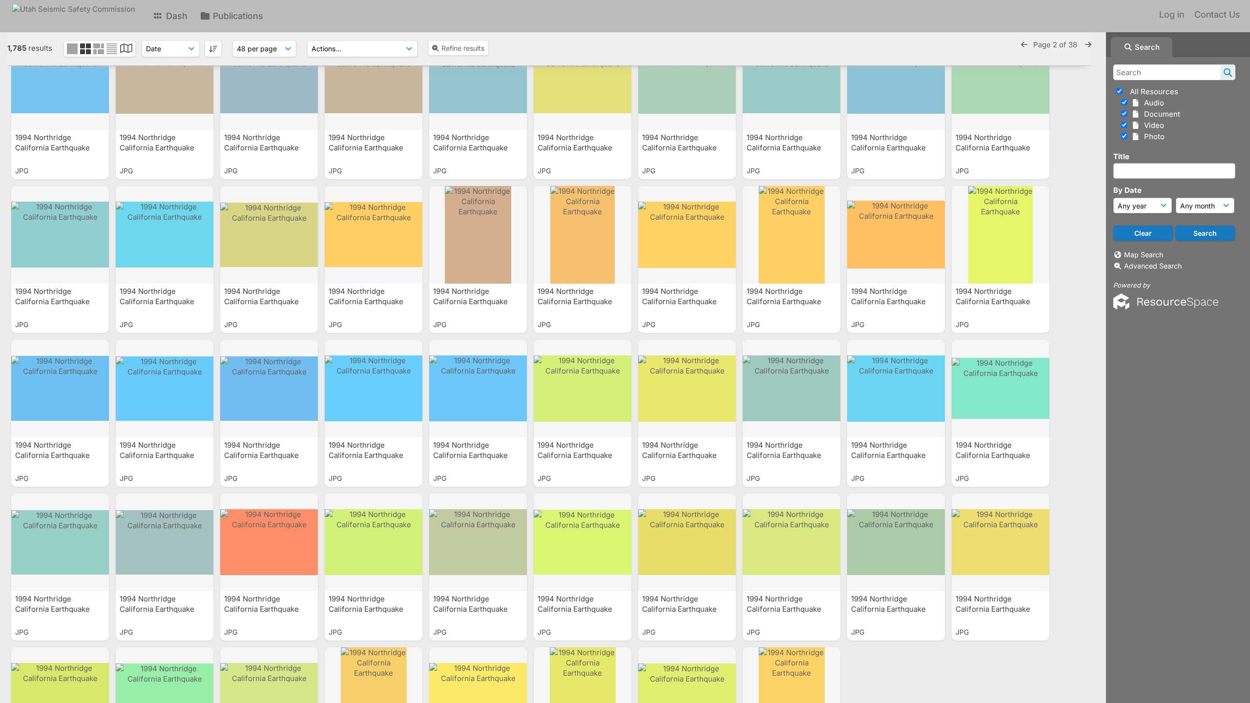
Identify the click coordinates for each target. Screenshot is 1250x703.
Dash (176, 16)
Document (1160, 114)
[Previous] (1024, 44)
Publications (236, 16)
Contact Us (1217, 14)
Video (1152, 125)
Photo (1152, 136)
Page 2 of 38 (1056, 44)
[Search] (1227, 72)
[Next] (1088, 44)
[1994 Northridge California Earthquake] (60, 81)
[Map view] (126, 49)
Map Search (1143, 254)
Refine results (462, 48)
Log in (1171, 14)
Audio (1152, 102)
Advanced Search (1153, 266)
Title (1121, 156)
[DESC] (213, 49)
